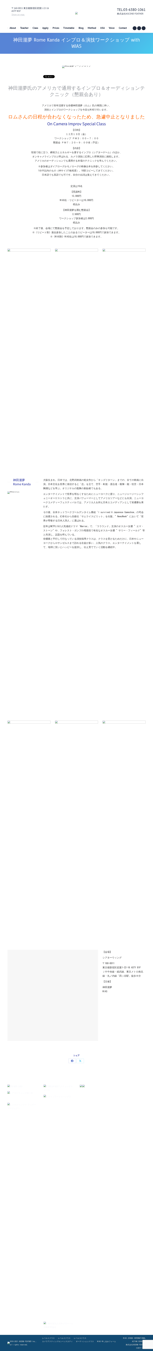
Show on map (18, 14)
